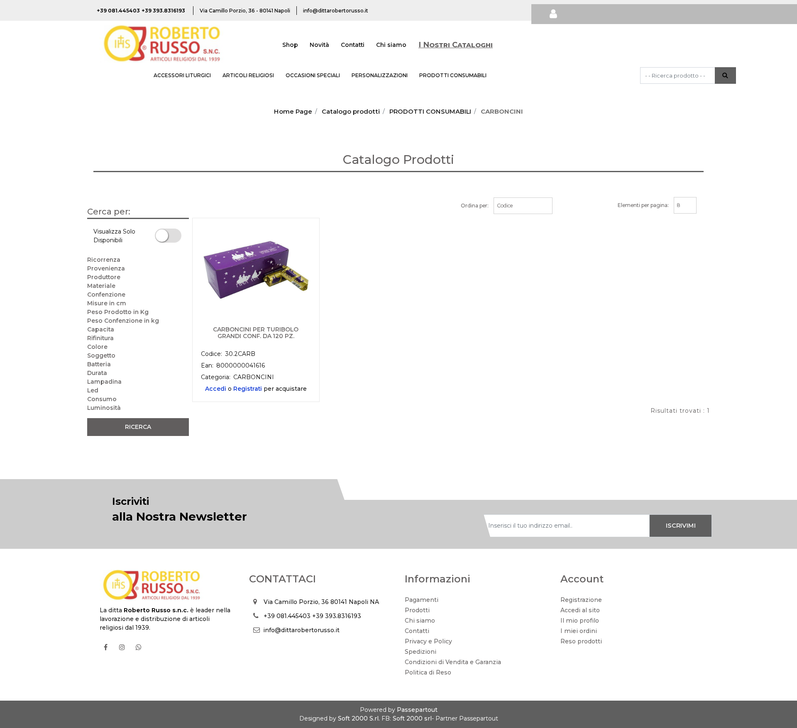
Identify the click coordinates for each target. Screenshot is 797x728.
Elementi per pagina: (643, 205)
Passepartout (417, 709)
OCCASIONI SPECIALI (313, 75)
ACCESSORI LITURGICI (182, 75)
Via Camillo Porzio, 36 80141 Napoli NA (321, 602)
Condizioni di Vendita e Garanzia (453, 662)
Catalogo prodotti (351, 111)
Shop (290, 45)
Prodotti (417, 610)
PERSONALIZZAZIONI (380, 75)
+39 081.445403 (287, 616)
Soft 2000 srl (412, 718)
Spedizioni (420, 651)
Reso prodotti (581, 641)
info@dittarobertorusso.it (301, 630)
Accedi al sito (580, 610)
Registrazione (581, 600)
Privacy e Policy (428, 641)
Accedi (215, 388)
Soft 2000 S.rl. (359, 718)
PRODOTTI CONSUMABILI (453, 75)
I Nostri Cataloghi (455, 44)
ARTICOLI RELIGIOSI (248, 75)
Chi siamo (391, 45)
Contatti (352, 45)
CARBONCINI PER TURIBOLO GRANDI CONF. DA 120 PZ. (255, 333)
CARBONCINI (502, 111)
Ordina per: (475, 205)
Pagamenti (421, 600)
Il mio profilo (579, 620)
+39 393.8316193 (336, 616)
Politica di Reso (428, 672)
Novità (319, 45)
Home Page (293, 111)
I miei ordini (578, 631)
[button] (725, 75)
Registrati (247, 388)
